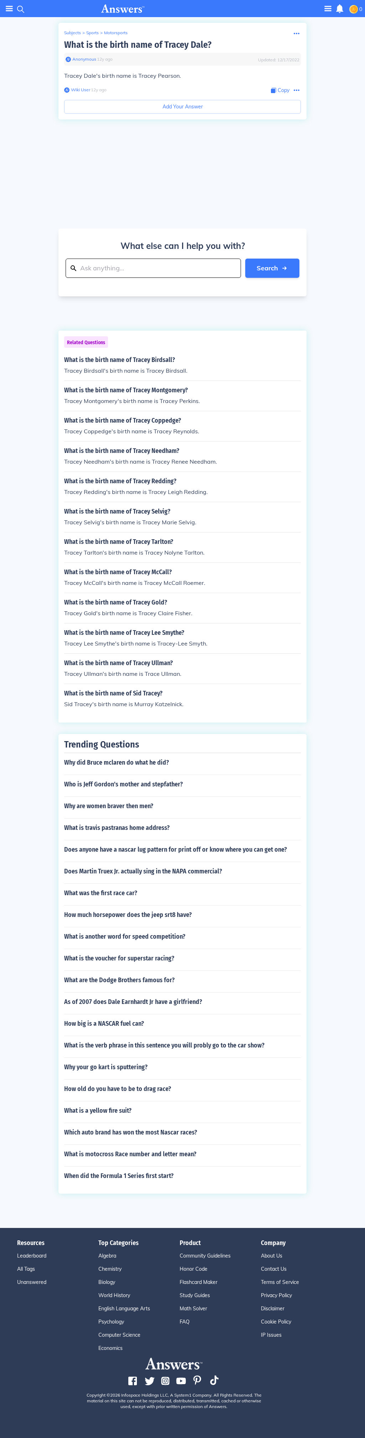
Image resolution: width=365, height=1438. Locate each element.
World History (114, 1295)
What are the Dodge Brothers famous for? (119, 980)
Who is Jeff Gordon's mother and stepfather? (123, 784)
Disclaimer (272, 1308)
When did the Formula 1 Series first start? (119, 1176)
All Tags (26, 1269)
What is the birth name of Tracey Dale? (137, 44)
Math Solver (193, 1308)
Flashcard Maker (198, 1282)
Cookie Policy (276, 1322)
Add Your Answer (183, 106)
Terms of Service (280, 1282)
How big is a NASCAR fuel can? (104, 1023)
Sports (92, 32)
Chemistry (110, 1269)
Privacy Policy (276, 1295)
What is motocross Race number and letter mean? (130, 1154)
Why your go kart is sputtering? (106, 1067)
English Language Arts (124, 1308)
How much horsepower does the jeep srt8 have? (128, 915)
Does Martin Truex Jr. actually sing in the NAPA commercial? (143, 871)
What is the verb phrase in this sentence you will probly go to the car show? (164, 1045)
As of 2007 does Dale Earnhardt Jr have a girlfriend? (133, 1002)
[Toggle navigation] (9, 8)
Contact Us (274, 1269)
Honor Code (193, 1269)
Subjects (72, 32)
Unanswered (31, 1282)
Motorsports (116, 32)
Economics (110, 1348)
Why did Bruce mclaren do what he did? (116, 762)
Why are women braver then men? (108, 806)
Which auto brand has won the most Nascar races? (130, 1132)
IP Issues (271, 1335)
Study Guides (195, 1295)
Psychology (111, 1322)
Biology (106, 1282)
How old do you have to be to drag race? (117, 1089)
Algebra (107, 1256)
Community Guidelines (205, 1256)
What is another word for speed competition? (124, 936)
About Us (271, 1256)
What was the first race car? (100, 893)
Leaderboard (31, 1256)
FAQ (185, 1322)
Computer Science (119, 1335)
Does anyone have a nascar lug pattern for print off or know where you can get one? (175, 849)
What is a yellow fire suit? (98, 1111)
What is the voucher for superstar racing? (119, 958)
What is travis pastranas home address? (117, 828)
